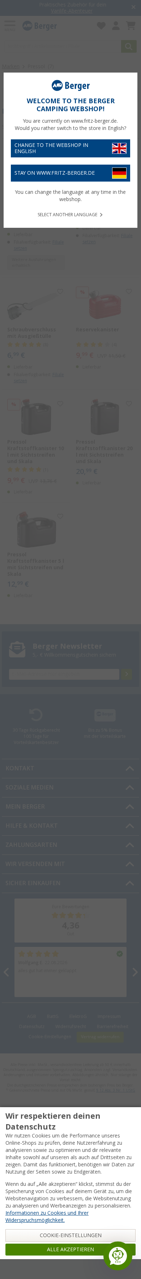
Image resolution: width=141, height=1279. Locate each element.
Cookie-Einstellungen (71, 1235)
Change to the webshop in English (51, 148)
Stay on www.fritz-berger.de (54, 173)
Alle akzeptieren (70, 1249)
